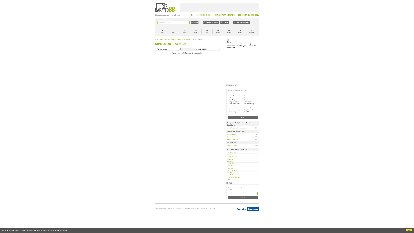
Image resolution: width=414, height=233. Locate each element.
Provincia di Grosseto (177, 39)
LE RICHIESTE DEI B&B (203, 15)
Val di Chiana (231, 166)
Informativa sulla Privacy (201, 208)
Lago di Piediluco (232, 152)
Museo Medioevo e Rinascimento (237, 128)
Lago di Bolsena (232, 157)
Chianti (229, 179)
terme (218, 32)
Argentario (230, 168)
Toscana (166, 39)
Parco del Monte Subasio (234, 177)
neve (195, 32)
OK (409, 230)
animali (251, 32)
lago (207, 32)
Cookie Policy (212, 208)
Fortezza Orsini (231, 134)
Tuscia (229, 154)
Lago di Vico (230, 163)
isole (173, 32)
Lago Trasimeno (232, 170)
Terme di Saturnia (232, 145)
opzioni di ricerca (212, 22)
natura (240, 32)
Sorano (188, 39)
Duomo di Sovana (232, 139)
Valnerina (230, 172)
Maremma (230, 161)
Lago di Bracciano (232, 175)
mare (162, 32)
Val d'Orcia (230, 159)
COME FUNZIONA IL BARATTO (225, 15)
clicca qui (39, 230)
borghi (229, 32)
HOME (191, 15)
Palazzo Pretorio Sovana (234, 137)
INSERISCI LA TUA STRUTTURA (248, 15)
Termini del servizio (189, 208)
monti (185, 32)
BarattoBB (158, 39)
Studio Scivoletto (167, 208)
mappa (226, 22)
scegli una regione (243, 22)
